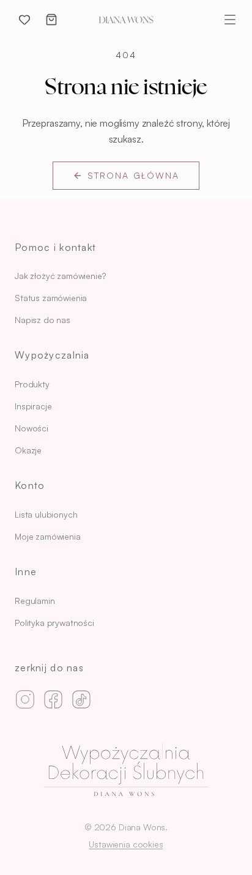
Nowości (31, 428)
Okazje (28, 450)
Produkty (32, 384)
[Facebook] (53, 699)
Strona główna (133, 175)
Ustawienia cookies (126, 844)
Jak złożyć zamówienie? (60, 275)
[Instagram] (25, 699)
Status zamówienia (51, 297)
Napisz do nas (42, 320)
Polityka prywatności (54, 622)
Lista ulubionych (46, 514)
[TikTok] (81, 699)
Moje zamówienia (48, 536)
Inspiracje (33, 406)
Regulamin (35, 600)
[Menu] (230, 19)
